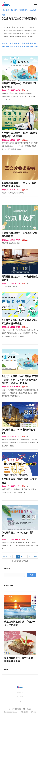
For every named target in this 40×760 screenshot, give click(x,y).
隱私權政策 (24, 712)
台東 (31, 46)
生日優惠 (14, 10)
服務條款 (33, 712)
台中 (27, 43)
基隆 (3, 43)
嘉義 (7, 46)
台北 (7, 43)
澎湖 (36, 46)
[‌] (20, 703)
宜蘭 (23, 46)
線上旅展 (33, 10)
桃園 (15, 43)
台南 (11, 46)
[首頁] (6, 4)
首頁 (3, 15)
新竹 (19, 43)
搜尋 (31, 575)
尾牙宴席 (6, 10)
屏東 (19, 46)
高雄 (15, 46)
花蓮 (27, 46)
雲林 (3, 46)
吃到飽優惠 (24, 10)
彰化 (31, 43)
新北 (11, 43)
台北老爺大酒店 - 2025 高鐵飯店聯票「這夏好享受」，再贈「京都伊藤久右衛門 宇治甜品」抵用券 (20, 380)
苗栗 (23, 43)
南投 (36, 43)
